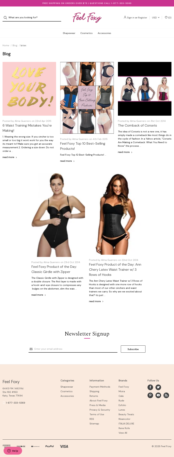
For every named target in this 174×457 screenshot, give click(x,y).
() (169, 17)
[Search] (6, 17)
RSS (92, 418)
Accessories (104, 33)
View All (123, 432)
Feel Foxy (124, 386)
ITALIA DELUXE (126, 423)
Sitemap (94, 423)
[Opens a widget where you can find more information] (12, 451)
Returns (94, 395)
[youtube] (158, 395)
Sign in (130, 17)
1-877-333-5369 (15, 402)
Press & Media (98, 405)
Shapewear (69, 33)
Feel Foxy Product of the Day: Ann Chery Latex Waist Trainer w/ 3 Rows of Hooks (115, 269)
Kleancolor (124, 418)
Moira (122, 391)
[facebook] (150, 387)
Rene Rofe (124, 428)
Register (142, 17)
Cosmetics (86, 33)
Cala (121, 395)
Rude (121, 400)
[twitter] (158, 387)
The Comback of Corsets (137, 125)
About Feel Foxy (99, 400)
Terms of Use (97, 414)
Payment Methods (100, 386)
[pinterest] (150, 395)
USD (155, 17)
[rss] (166, 395)
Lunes (122, 409)
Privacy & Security (100, 409)
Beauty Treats (126, 414)
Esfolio (122, 405)
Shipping (94, 391)
